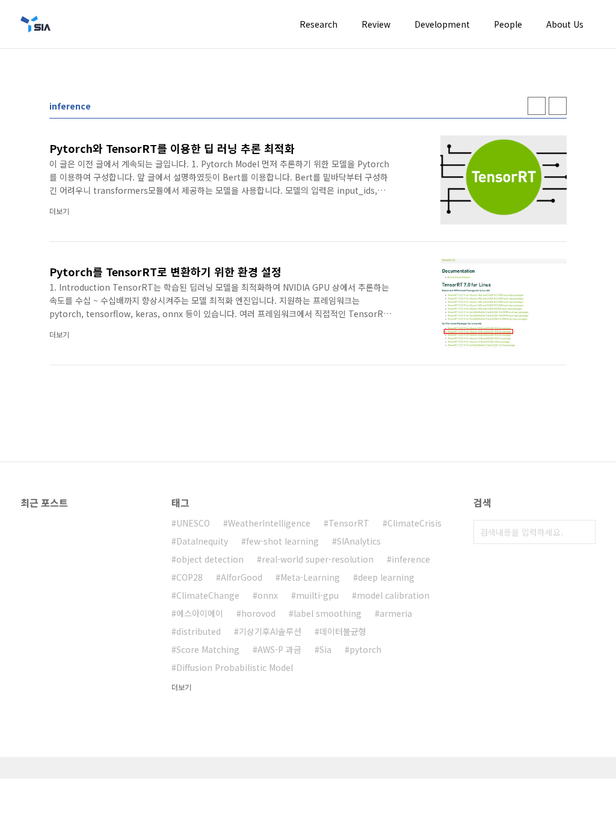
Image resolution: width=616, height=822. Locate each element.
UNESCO (193, 523)
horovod (258, 613)
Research (318, 24)
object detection (210, 559)
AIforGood (241, 577)
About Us (565, 24)
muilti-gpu (317, 595)
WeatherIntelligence (269, 523)
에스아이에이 (199, 613)
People (508, 24)
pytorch (365, 649)
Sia (325, 649)
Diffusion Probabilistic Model (234, 667)
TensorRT (348, 523)
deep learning (386, 577)
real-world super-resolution (318, 559)
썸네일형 (537, 106)
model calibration (393, 595)
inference (411, 559)
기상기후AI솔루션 (270, 631)
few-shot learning (282, 541)
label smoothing (328, 613)
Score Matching (207, 649)
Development (442, 24)
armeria (396, 613)
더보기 (181, 687)
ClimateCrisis (414, 523)
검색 (583, 532)
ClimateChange (207, 595)
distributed (198, 631)
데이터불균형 (342, 631)
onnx (267, 595)
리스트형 (558, 106)
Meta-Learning (310, 577)
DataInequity (202, 541)
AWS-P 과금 (279, 649)
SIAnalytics (359, 541)
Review (376, 24)
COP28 (189, 577)
